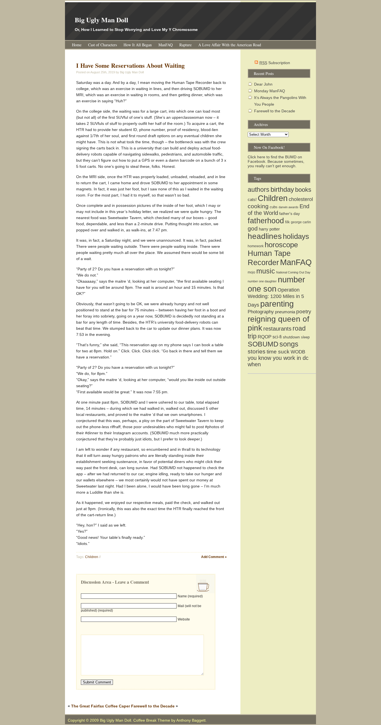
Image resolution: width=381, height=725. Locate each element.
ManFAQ (165, 44)
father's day (289, 213)
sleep (305, 337)
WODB (298, 352)
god (253, 228)
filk (287, 222)
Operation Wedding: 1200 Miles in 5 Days (276, 297)
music (265, 271)
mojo (251, 272)
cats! (252, 199)
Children (91, 557)
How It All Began (138, 44)
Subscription (274, 62)
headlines (265, 236)
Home (76, 44)
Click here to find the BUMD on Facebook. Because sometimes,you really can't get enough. (276, 161)
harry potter (269, 229)
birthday (282, 189)
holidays (296, 236)
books (303, 189)
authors (258, 189)
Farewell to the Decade (153, 706)
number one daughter (262, 281)
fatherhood (266, 220)
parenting (277, 303)
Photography (261, 311)
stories (257, 351)
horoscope (281, 245)
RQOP (264, 337)
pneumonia (285, 311)
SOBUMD (263, 344)
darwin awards (288, 207)
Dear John (263, 84)
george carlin (301, 222)
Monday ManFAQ (269, 91)
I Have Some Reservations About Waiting (130, 65)
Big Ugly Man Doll (101, 20)
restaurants (277, 329)
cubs (274, 207)
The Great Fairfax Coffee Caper (100, 706)
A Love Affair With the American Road (229, 44)
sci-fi (277, 336)
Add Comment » (214, 557)
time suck (278, 352)
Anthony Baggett (191, 720)
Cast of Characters (102, 44)
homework (256, 246)
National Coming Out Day (293, 272)
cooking (258, 206)
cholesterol (301, 199)
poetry (303, 311)
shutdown (291, 337)
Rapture (185, 44)
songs (288, 344)
